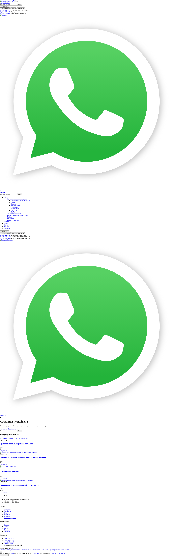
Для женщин (8, 511)
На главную (4, 429)
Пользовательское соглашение (30, 549)
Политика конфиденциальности (10, 549)
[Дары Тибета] (5, 1)
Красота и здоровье (13, 220)
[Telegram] (3, 15)
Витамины (7, 516)
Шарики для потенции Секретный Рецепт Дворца (19, 485)
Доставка (6, 221)
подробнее (36, 553)
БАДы (13, 212)
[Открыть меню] (17, 1)
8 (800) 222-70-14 (5, 13)
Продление (14, 210)
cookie (12, 553)
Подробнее (3, 450)
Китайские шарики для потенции (17, 215)
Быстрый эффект (16, 205)
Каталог (6, 197)
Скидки (6, 225)
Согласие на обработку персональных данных (55, 549)
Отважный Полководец (9, 471)
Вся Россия (21, 8)
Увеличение (14, 207)
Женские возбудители (14, 213)
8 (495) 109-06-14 (5, 12)
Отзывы (6, 226)
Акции (6, 223)
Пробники (10, 218)
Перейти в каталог (13, 429)
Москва (14, 8)
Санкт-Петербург (5, 8)
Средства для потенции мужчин (17, 199)
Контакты (7, 228)
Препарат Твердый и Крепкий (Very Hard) (16, 444)
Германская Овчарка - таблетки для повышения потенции (23, 457)
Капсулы (13, 204)
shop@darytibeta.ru (9, 543)
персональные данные (59, 553)
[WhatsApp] (87, 189)
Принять (3, 555)
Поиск (19, 4)
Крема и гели (15, 208)
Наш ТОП (14, 202)
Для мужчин (7, 510)
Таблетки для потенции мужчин (21, 200)
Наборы (9, 217)
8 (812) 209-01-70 (5, 10)
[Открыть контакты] (15, 1)
